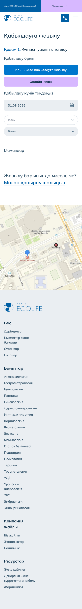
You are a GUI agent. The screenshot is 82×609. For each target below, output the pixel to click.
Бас (7, 322)
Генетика (11, 396)
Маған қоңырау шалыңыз (34, 182)
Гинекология (13, 402)
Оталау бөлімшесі (17, 446)
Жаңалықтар (14, 542)
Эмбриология (14, 501)
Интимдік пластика (18, 414)
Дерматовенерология (20, 408)
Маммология (13, 440)
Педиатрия (12, 452)
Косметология (14, 427)
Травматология (15, 471)
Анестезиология (16, 377)
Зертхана (11, 433)
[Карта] (41, 247)
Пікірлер (10, 355)
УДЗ (7, 478)
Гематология (13, 389)
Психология (13, 459)
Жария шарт (13, 587)
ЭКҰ (7, 495)
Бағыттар (13, 368)
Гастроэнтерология (18, 383)
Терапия (10, 465)
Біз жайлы (12, 535)
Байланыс (12, 548)
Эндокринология (17, 508)
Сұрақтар (11, 349)
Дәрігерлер (12, 331)
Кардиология (14, 421)
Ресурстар (14, 561)
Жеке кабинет (14, 569)
